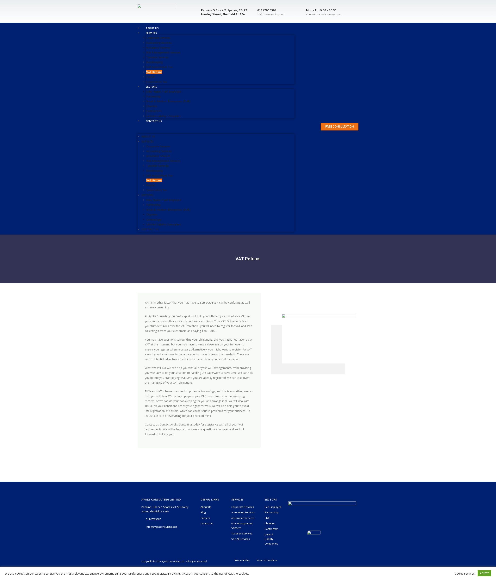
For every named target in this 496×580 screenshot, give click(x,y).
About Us (148, 136)
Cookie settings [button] (465, 573)
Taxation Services (157, 57)
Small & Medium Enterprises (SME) (168, 101)
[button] (216, 128)
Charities (151, 106)
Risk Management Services (163, 52)
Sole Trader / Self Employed (163, 91)
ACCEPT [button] (484, 573)
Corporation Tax (156, 190)
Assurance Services (158, 47)
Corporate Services (158, 38)
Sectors (151, 86)
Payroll (150, 77)
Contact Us (154, 121)
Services (151, 33)
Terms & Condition (267, 560)
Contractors (154, 111)
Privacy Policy (242, 560)
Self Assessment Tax (159, 67)
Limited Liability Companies (163, 224)
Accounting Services (159, 43)
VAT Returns (154, 72)
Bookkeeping (154, 62)
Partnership (153, 96)
